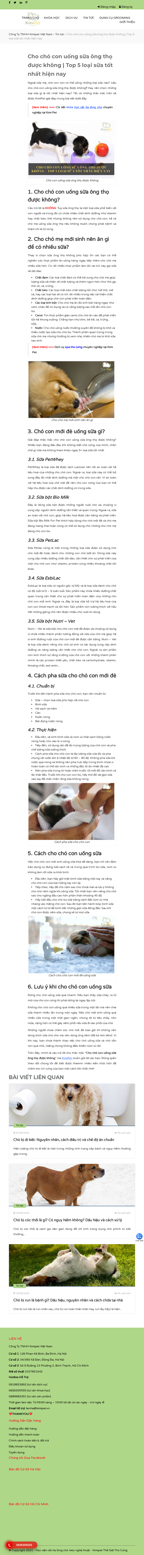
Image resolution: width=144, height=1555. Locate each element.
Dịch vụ (71, 18)
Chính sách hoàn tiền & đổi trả (29, 1440)
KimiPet (67, 1058)
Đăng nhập (108, 7)
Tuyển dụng (16, 1452)
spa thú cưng (73, 347)
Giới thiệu (127, 22)
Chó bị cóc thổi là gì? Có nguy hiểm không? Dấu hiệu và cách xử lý (67, 1220)
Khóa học (52, 18)
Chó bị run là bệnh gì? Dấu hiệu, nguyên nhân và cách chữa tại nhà (68, 1300)
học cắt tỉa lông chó (88, 107)
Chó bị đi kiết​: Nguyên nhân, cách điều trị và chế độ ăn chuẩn (63, 1140)
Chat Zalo (139, 1241)
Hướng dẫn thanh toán (24, 1434)
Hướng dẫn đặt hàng (23, 1428)
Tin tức (88, 18)
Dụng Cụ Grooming (114, 18)
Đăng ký (127, 7)
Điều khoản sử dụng (22, 1446)
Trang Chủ (30, 18)
